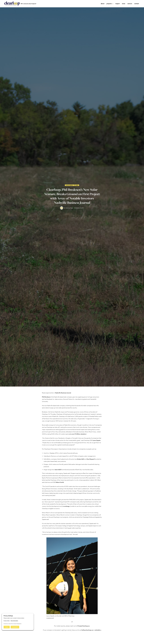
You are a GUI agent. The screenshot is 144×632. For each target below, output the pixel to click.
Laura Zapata (96, 440)
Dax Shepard (90, 459)
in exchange (66, 506)
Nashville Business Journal (63, 393)
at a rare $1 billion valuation (77, 434)
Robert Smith (60, 482)
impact (117, 4)
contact (136, 4)
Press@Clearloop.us (83, 626)
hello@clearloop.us (87, 630)
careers (129, 4)
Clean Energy (69, 185)
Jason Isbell (58, 470)
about (102, 4)
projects (109, 4)
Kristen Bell (80, 459)
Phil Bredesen (46, 397)
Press (76, 185)
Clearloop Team (69, 207)
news (123, 4)
